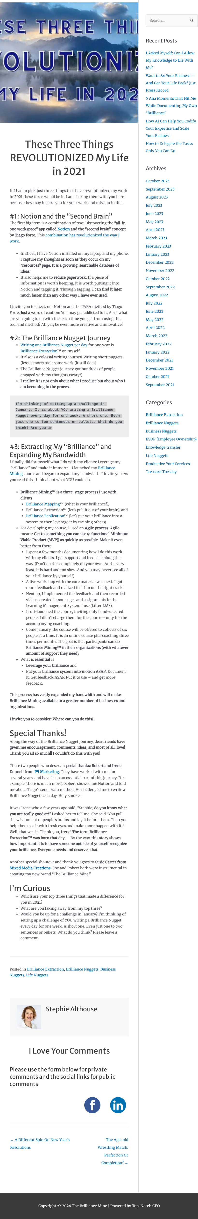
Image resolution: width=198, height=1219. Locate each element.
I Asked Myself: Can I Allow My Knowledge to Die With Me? (170, 60)
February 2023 (158, 246)
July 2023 (154, 205)
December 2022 (160, 262)
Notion (63, 229)
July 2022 (154, 303)
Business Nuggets (161, 431)
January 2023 (157, 254)
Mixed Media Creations (30, 868)
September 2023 (160, 189)
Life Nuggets (37, 975)
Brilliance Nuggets (82, 969)
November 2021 (160, 368)
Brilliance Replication (45, 516)
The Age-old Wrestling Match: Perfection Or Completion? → (113, 1140)
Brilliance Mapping (43, 504)
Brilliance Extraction (39, 351)
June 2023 (154, 213)
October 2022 (158, 278)
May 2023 (154, 222)
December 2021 (159, 360)
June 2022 (154, 311)
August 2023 (157, 197)
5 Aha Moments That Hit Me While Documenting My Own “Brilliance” (171, 105)
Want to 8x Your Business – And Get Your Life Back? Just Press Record (171, 82)
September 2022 (160, 287)
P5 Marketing (47, 771)
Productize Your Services (168, 463)
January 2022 (158, 352)
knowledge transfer (163, 447)
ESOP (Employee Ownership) (171, 439)
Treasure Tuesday (161, 471)
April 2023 (155, 229)
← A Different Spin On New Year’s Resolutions (40, 1140)
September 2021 (160, 385)
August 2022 (157, 295)
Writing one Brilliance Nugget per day (54, 345)
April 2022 (155, 327)
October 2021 (157, 376)
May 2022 (154, 319)
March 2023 (156, 238)
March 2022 (156, 335)
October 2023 (158, 181)
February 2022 (158, 344)
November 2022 (160, 270)
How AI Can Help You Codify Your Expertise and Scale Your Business (171, 128)
